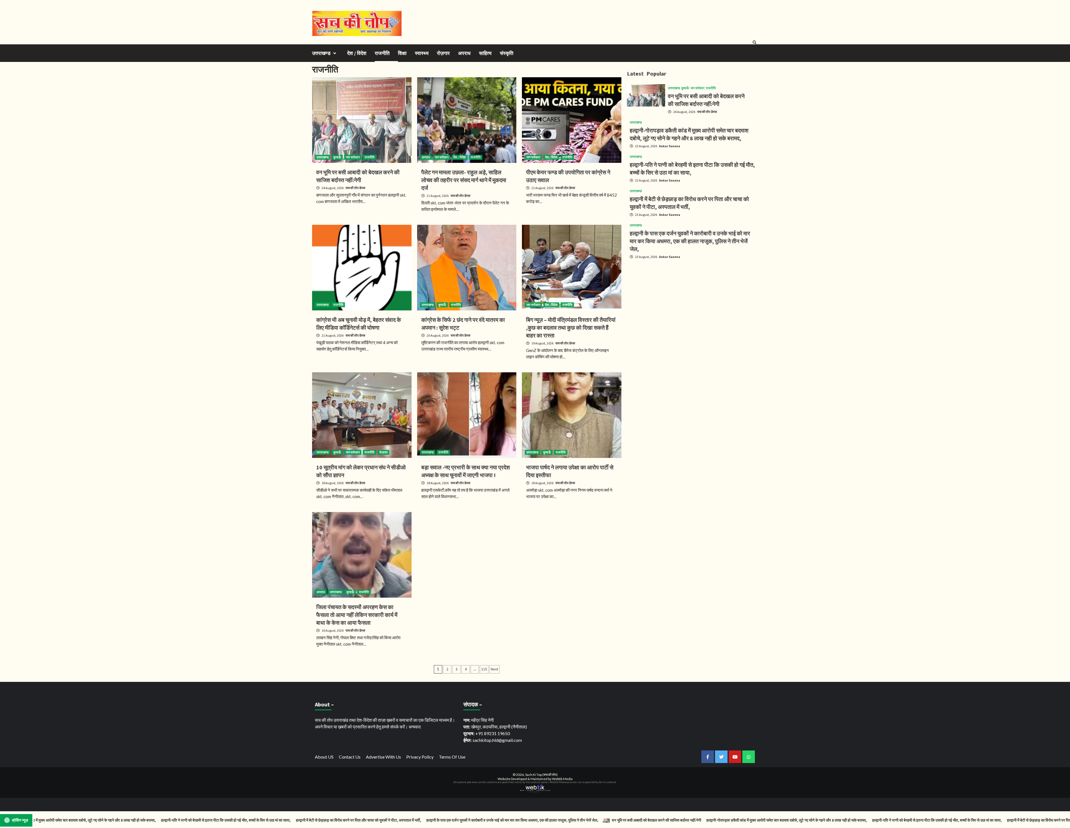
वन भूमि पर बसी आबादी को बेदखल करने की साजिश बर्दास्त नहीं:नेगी (599, 820)
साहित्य (485, 53)
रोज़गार (443, 53)
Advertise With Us (383, 756)
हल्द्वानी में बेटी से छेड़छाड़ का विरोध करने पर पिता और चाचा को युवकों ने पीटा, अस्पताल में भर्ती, (302, 820)
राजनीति (382, 53)
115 (484, 669)
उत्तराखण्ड (321, 53)
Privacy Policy (420, 756)
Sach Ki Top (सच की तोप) (541, 775)
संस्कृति (506, 53)
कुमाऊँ (337, 157)
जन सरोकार (353, 157)
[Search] (754, 42)
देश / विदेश (356, 53)
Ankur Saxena (669, 146)
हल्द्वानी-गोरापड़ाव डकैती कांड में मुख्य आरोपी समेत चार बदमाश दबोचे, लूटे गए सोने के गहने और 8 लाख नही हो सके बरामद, (730, 820)
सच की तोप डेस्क (355, 188)
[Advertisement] (692, 303)
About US (324, 756)
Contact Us (350, 756)
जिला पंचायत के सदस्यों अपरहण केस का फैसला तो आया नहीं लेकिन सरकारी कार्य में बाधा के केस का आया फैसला (356, 615)
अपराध (464, 53)
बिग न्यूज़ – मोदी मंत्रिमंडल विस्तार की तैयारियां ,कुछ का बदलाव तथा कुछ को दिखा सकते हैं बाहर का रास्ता (571, 327)
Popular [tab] (656, 73)
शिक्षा (402, 53)
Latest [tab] (635, 73)
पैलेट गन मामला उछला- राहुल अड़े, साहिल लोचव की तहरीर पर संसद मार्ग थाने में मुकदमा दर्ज (463, 180)
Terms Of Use (452, 756)
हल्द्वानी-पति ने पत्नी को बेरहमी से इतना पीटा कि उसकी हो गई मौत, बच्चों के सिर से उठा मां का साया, (169, 820)
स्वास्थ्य (422, 53)
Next (494, 669)
